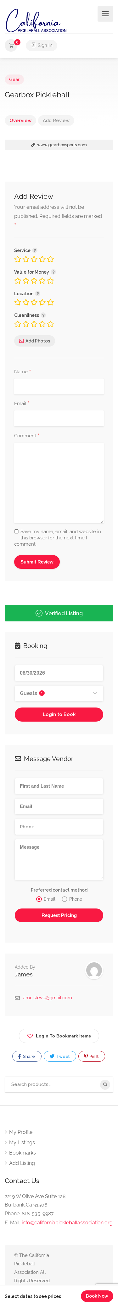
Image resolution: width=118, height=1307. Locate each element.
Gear (14, 79)
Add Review (56, 120)
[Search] (105, 1085)
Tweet (62, 1056)
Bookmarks (22, 1153)
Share (28, 1056)
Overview (20, 120)
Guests (31, 693)
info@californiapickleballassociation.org (67, 1223)
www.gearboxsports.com (61, 144)
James (24, 974)
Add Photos (37, 340)
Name (22, 372)
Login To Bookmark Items (63, 1035)
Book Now (97, 1296)
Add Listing (22, 1163)
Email (21, 404)
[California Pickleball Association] (36, 20)
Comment (26, 436)
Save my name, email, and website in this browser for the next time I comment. (57, 538)
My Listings (22, 1142)
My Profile (20, 1132)
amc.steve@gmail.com (47, 998)
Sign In (45, 45)
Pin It (93, 1056)
